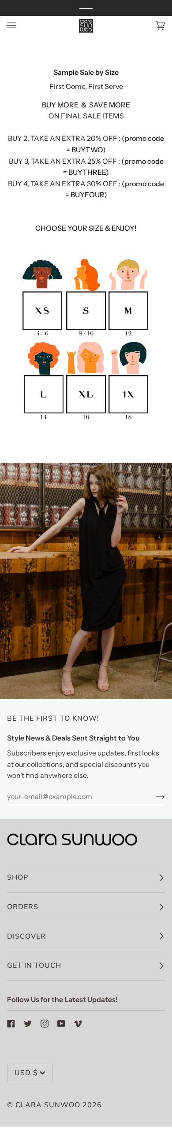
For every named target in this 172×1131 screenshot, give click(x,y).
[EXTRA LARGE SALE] (86, 419)
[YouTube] (61, 1024)
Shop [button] (17, 877)
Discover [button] (26, 936)
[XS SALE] (42, 335)
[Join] (153, 796)
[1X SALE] (128, 419)
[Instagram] (45, 1024)
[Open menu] (20, 26)
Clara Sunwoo (47, 1105)
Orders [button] (22, 907)
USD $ (26, 1073)
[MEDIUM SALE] (128, 335)
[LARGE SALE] (44, 419)
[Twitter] (28, 1024)
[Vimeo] (78, 1024)
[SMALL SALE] (86, 335)
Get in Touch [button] (34, 965)
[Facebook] (11, 1024)
